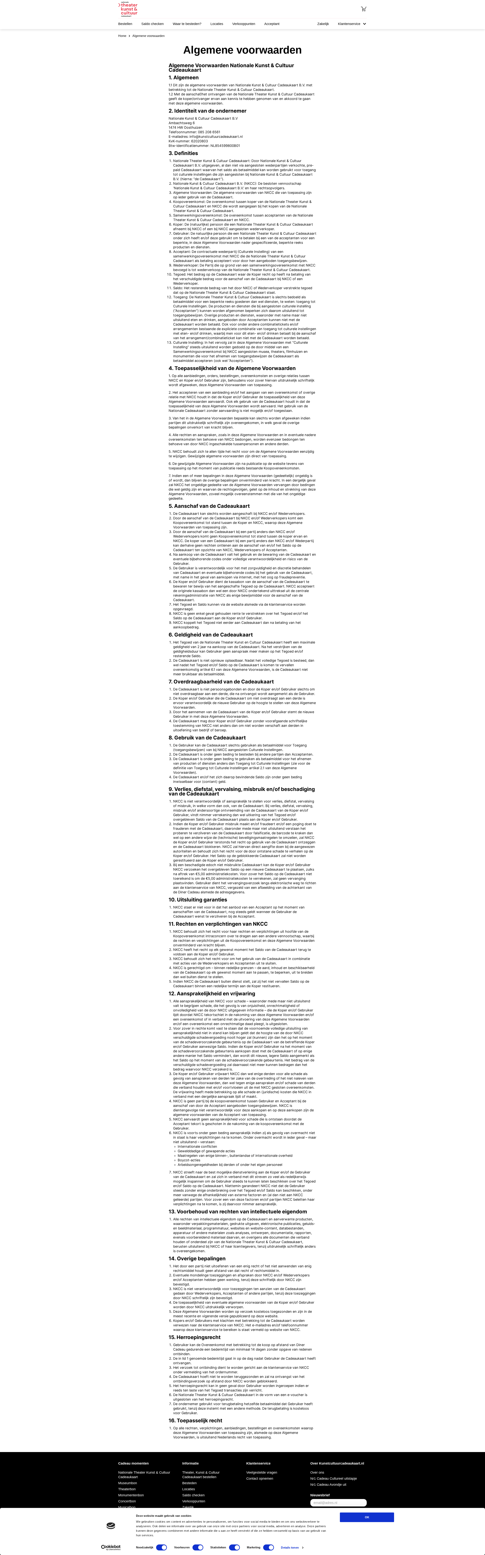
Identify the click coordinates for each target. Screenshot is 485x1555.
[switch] (197, 1547)
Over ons (317, 1472)
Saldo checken (152, 24)
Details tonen (290, 1547)
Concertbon (127, 1501)
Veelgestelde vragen (261, 1472)
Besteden (189, 1483)
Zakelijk (323, 24)
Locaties (216, 24)
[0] (364, 9)
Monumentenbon (131, 1495)
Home (122, 35)
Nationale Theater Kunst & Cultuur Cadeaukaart (144, 1475)
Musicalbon (126, 1507)
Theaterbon (127, 1489)
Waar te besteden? (187, 24)
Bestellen (125, 24)
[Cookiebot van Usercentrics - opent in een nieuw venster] (111, 1547)
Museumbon (127, 1483)
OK (367, 1517)
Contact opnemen (259, 1478)
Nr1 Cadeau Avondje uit (328, 1484)
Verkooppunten (243, 24)
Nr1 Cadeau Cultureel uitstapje (333, 1478)
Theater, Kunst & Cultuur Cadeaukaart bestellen (201, 1475)
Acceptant (271, 24)
